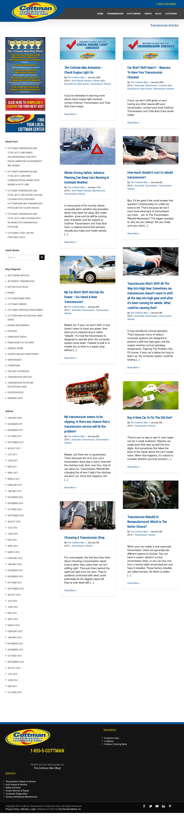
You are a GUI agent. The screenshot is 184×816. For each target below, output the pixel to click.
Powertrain (14, 365)
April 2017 (13, 472)
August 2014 (14, 668)
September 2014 (16, 661)
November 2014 (15, 649)
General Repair (15, 348)
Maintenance (98, 190)
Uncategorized (16, 392)
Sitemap (25, 808)
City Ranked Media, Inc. (69, 808)
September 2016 (16, 515)
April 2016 (13, 546)
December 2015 (15, 570)
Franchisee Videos (17, 336)
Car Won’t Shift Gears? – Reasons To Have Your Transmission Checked (149, 72)
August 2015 (14, 594)
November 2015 (15, 576)
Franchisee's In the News (21, 342)
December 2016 (15, 497)
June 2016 (13, 533)
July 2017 (12, 454)
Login (33, 808)
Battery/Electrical (18, 287)
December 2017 (15, 424)
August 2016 (14, 521)
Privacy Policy (12, 808)
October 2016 (15, 509)
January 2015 (15, 637)
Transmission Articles (100, 83)
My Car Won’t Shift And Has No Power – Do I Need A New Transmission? (84, 297)
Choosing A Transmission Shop (84, 537)
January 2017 (15, 491)
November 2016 (15, 503)
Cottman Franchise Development (25, 310)
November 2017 (15, 430)
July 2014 (12, 674)
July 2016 (12, 527)
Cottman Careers (17, 304)
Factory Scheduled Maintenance (21, 796)
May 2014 (12, 686)
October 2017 (15, 436)
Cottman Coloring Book (115, 744)
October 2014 (15, 655)
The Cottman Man (76, 77)
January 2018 (15, 418)
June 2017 (13, 460)
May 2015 (12, 613)
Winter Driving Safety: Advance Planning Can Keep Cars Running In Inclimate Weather (86, 177)
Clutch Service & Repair (17, 790)
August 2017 (14, 448)
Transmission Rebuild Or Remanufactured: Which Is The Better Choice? (147, 521)
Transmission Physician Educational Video (20, 384)
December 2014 (15, 643)
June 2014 (13, 680)
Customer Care (111, 738)
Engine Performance (18, 325)
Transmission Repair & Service (21, 781)
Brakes (11, 292)
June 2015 (13, 607)
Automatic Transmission (146, 85)
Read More (69, 114)
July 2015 (12, 600)
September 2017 (16, 442)
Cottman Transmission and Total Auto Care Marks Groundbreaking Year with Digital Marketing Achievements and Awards (25, 157)
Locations (109, 741)
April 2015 (13, 619)
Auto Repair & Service (16, 784)
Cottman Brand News (19, 298)
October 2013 (15, 692)
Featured (12, 331)
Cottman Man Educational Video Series (84, 82)
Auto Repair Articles (81, 80)
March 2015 (14, 625)
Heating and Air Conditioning (23, 354)
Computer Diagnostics (16, 793)
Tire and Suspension (18, 371)
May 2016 (12, 539)
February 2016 (15, 558)
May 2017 (12, 466)
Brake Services (13, 787)
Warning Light (15, 398)
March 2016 (14, 552)
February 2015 (15, 631)
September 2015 (16, 588)
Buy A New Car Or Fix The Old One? (149, 417)
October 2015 (15, 582)
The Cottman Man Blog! (47, 768)
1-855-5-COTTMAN (47, 750)
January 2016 (15, 564)
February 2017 (15, 485)
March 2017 (14, 479)
